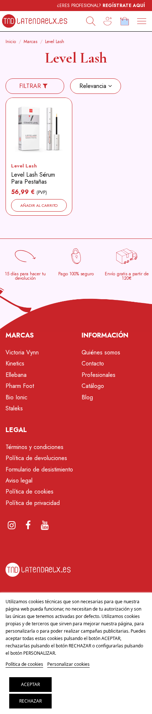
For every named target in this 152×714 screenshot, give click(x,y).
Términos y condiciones (34, 447)
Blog (87, 397)
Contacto (93, 363)
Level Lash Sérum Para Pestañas (33, 178)
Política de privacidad (33, 503)
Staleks (14, 408)
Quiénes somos (101, 352)
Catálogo (93, 386)
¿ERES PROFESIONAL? (101, 5)
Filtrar (31, 86)
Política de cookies (29, 491)
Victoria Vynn (22, 352)
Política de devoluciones (36, 458)
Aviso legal (19, 480)
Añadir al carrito (39, 205)
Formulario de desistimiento (39, 469)
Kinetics (15, 363)
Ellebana (16, 375)
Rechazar (30, 701)
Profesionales (98, 375)
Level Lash (24, 165)
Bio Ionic (16, 397)
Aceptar (30, 684)
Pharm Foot (20, 386)
